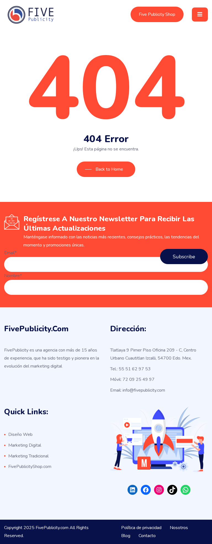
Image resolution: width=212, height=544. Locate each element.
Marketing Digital (24, 445)
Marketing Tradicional (28, 456)
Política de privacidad (141, 528)
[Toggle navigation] (200, 14)
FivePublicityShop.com (29, 467)
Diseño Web (20, 434)
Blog (125, 536)
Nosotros (179, 528)
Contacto (147, 536)
